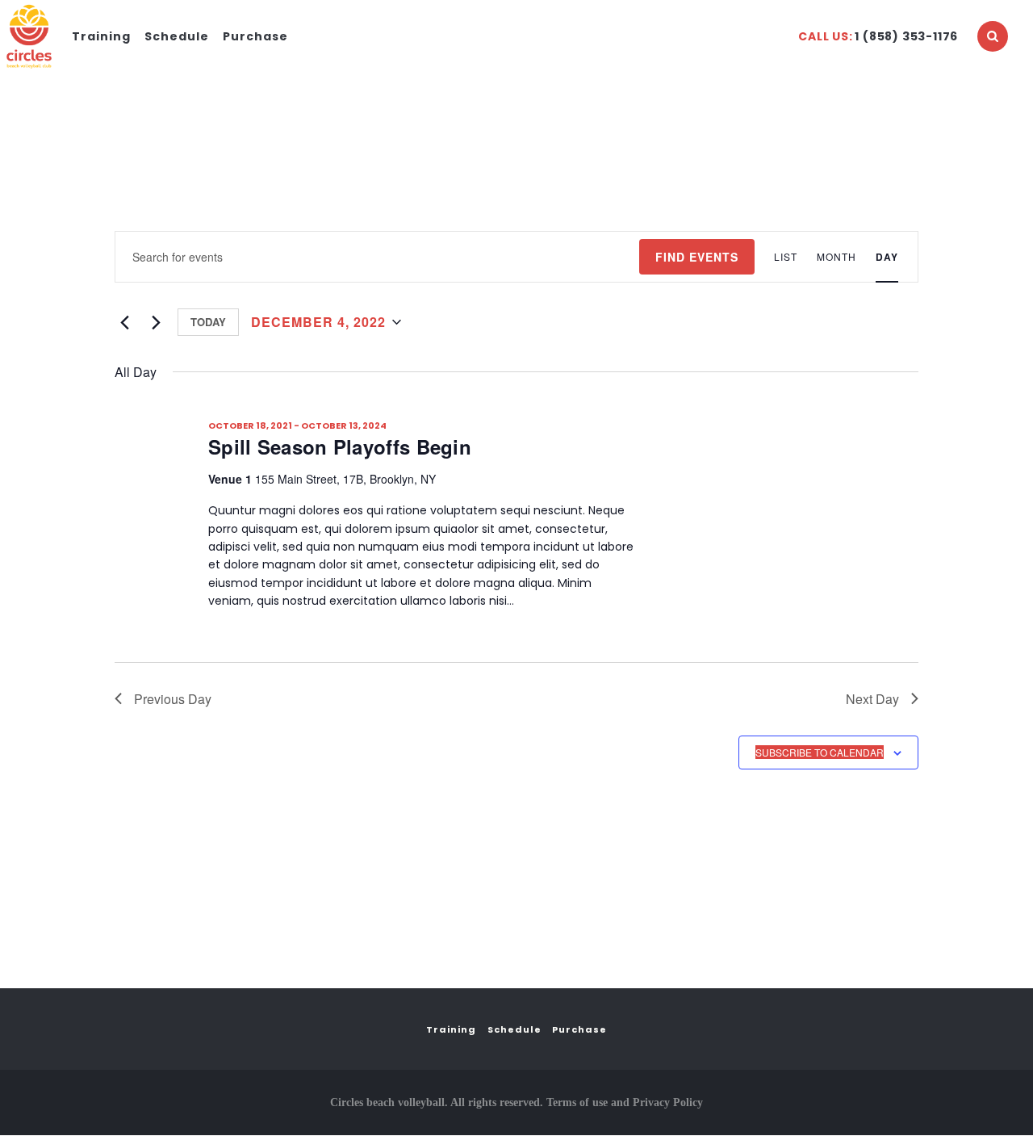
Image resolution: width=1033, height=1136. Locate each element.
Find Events (696, 257)
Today (208, 321)
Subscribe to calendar (819, 752)
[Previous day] (124, 322)
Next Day (872, 699)
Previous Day (172, 699)
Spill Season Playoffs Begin (339, 446)
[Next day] (155, 322)
